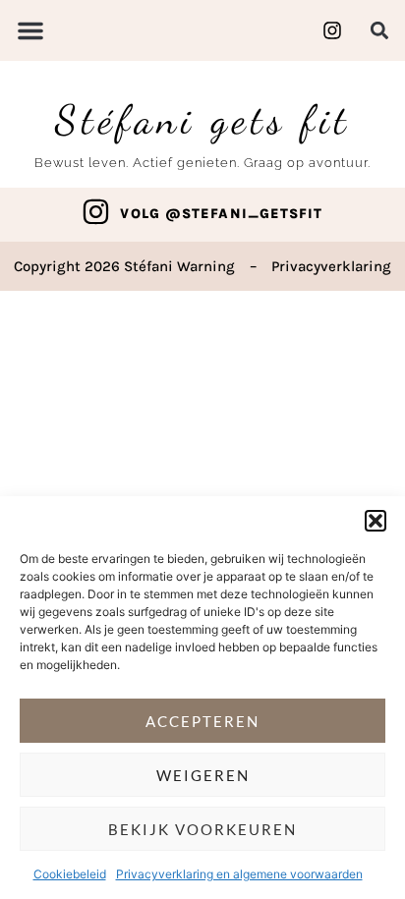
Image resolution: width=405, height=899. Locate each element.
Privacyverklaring (331, 266)
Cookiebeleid (69, 874)
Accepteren (202, 721)
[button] (375, 521)
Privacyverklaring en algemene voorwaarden (239, 874)
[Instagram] (96, 211)
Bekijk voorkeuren (202, 829)
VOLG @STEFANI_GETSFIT (221, 213)
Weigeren (203, 775)
